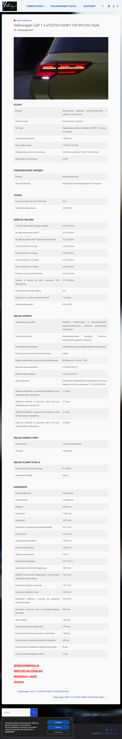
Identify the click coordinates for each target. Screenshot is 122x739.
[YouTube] (113, 6)
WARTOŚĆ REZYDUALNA (28, 671)
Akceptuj (58, 722)
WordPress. (113, 733)
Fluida (103, 733)
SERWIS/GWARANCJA (26, 665)
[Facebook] (117, 6)
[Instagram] (109, 6)
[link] (103, 6)
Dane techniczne (24, 20)
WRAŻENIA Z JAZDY (25, 676)
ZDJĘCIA (19, 681)
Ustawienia (58, 732)
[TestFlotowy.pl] (10, 6)
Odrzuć (58, 727)
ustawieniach (10, 731)
